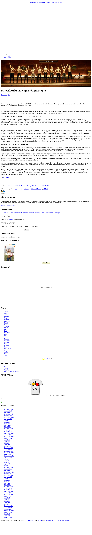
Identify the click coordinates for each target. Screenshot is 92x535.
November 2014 (9, 433)
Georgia (6, 326)
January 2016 (8, 411)
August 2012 (8, 477)
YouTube (7, 370)
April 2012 (7, 483)
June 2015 (7, 422)
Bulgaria (6, 318)
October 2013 (8, 454)
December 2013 (8, 451)
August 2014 (8, 438)
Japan (6, 337)
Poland (6, 344)
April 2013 (7, 464)
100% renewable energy (52, 520)
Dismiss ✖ (61, 2)
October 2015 (8, 415)
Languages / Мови (6, 237)
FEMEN (45, 189)
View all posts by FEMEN (9, 205)
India (5, 331)
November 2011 (8, 491)
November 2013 (9, 452)
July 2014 (7, 440)
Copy (29, 186)
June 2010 (7, 515)
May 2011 (7, 501)
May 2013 (7, 462)
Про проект (7, 57)
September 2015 (9, 417)
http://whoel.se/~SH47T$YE (40, 186)
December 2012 (8, 470)
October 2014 (8, 435)
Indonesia (7, 332)
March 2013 (7, 465)
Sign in (62, 520)
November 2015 (9, 414)
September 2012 (9, 475)
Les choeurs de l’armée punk (54, 212)
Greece (6, 327)
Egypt (6, 323)
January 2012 (8, 488)
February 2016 (8, 409)
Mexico (6, 342)
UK (5, 353)
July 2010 (7, 514)
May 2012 (7, 481)
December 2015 (8, 412)
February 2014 (8, 448)
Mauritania (7, 340)
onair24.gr (6, 177)
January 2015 (8, 430)
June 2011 (7, 499)
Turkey (6, 352)
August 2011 (8, 496)
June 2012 (7, 480)
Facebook (7, 367)
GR (16, 189)
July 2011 (7, 498)
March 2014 (7, 446)
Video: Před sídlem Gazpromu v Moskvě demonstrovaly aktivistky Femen (22, 212)
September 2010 (9, 510)
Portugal (6, 345)
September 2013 (9, 456)
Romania (6, 347)
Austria (6, 315)
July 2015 (7, 420)
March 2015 (7, 427)
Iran (5, 334)
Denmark (7, 321)
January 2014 (8, 449)
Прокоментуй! (5, 95)
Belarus (6, 316)
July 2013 (7, 459)
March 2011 (7, 504)
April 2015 (7, 425)
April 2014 (7, 444)
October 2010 (8, 509)
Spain (6, 350)
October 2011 (8, 493)
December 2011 (8, 490)
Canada (6, 319)
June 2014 (7, 441)
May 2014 (7, 443)
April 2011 (7, 502)
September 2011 (8, 494)
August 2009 (8, 517)
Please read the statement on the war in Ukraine (43, 2)
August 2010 (8, 512)
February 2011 (8, 506)
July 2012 (7, 478)
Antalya (6, 313)
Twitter (6, 368)
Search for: (4, 230)
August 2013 (8, 457)
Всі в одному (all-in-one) (11, 371)
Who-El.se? (31, 520)
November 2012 (9, 472)
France (6, 324)
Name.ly (39, 520)
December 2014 (8, 432)
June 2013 (7, 461)
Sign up (67, 520)
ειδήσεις (26, 189)
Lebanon (6, 339)
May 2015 (7, 423)
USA (5, 355)
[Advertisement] (46, 528)
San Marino (7, 348)
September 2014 (9, 436)
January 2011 (8, 507)
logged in (10, 219)
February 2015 (8, 428)
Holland (6, 329)
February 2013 (8, 467)
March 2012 (7, 485)
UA (9, 54)
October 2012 (8, 473)
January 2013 (8, 469)
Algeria (6, 311)
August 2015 (8, 419)
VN (9, 56)
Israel (5, 335)
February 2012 (8, 486)
